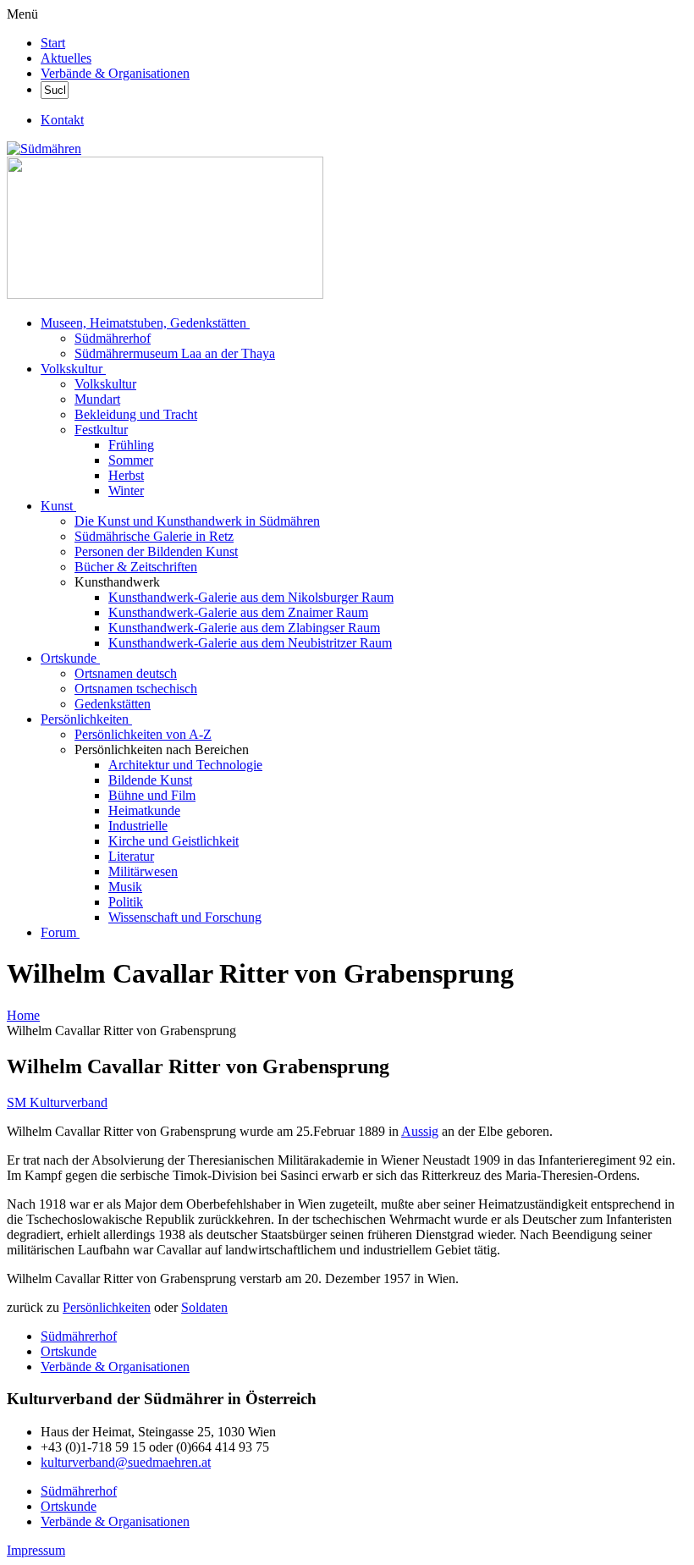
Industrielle (138, 825)
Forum (58, 932)
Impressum (36, 1550)
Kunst (57, 506)
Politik (125, 902)
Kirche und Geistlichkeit (173, 841)
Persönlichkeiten (85, 719)
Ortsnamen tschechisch (135, 688)
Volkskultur (71, 368)
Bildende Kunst (150, 780)
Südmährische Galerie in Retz (154, 536)
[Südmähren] (44, 148)
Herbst (126, 475)
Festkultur (101, 429)
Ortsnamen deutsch (125, 673)
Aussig (419, 1131)
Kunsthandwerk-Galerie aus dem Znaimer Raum (238, 612)
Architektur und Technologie (185, 765)
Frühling (131, 445)
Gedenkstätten (112, 704)
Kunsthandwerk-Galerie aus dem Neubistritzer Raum (250, 643)
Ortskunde (68, 658)
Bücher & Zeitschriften (135, 566)
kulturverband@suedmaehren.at (126, 1462)
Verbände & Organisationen (115, 73)
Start (53, 43)
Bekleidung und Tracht (135, 414)
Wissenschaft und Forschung (185, 917)
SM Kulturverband (57, 1102)
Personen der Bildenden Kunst (156, 551)
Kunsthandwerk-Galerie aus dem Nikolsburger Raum (251, 597)
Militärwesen (143, 871)
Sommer (130, 460)
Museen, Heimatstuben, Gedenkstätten (143, 323)
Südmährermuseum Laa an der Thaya (174, 353)
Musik (125, 886)
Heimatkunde (144, 810)
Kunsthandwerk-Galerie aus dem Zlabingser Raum (244, 627)
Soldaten (204, 1307)
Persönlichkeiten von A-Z (143, 734)
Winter (126, 490)
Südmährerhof (112, 338)
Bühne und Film (152, 795)
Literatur (131, 856)
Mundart (97, 399)
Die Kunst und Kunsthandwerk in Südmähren (197, 521)
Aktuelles (66, 58)
